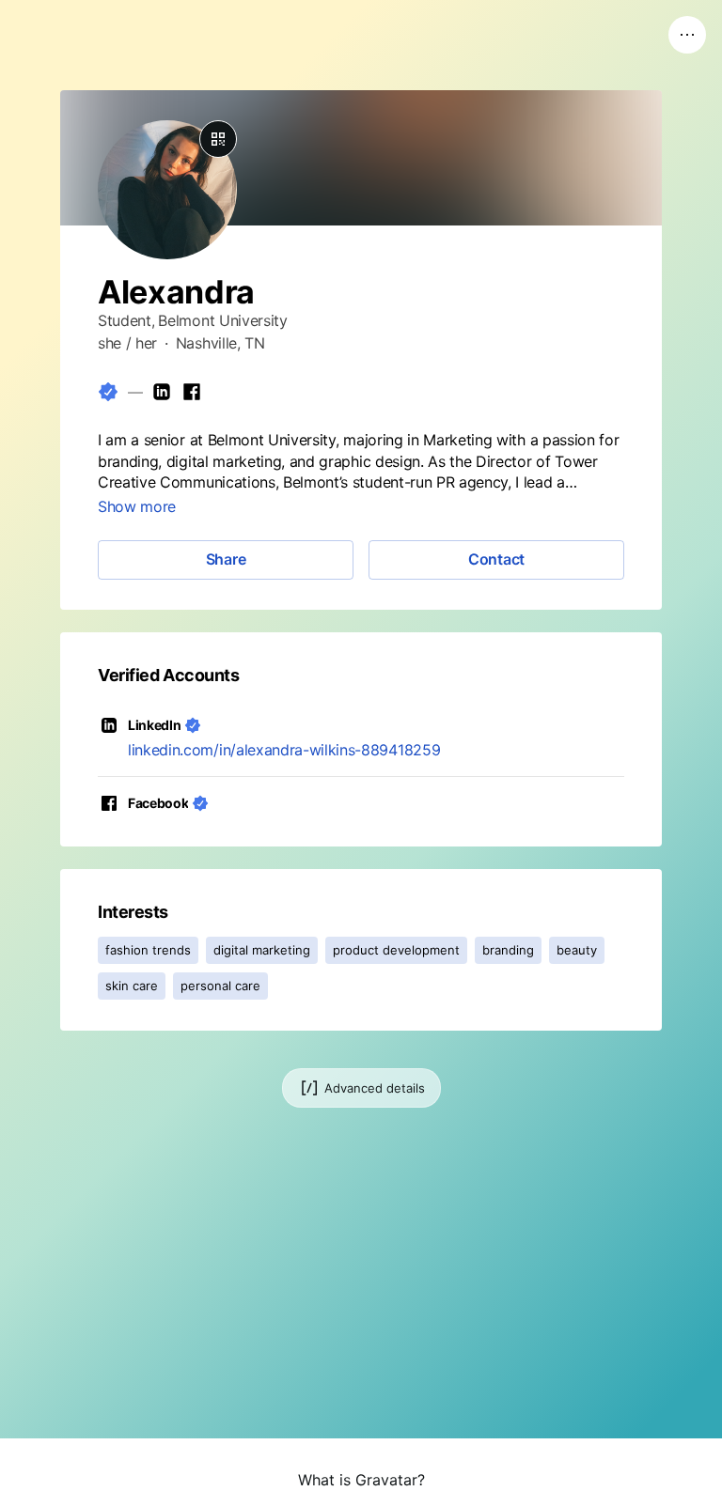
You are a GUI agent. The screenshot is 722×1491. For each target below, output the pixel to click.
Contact (496, 559)
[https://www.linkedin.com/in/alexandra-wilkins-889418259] (162, 392)
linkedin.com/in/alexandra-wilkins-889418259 (284, 749)
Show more (137, 506)
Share (226, 559)
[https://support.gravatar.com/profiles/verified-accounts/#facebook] (192, 392)
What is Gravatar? (361, 1479)
